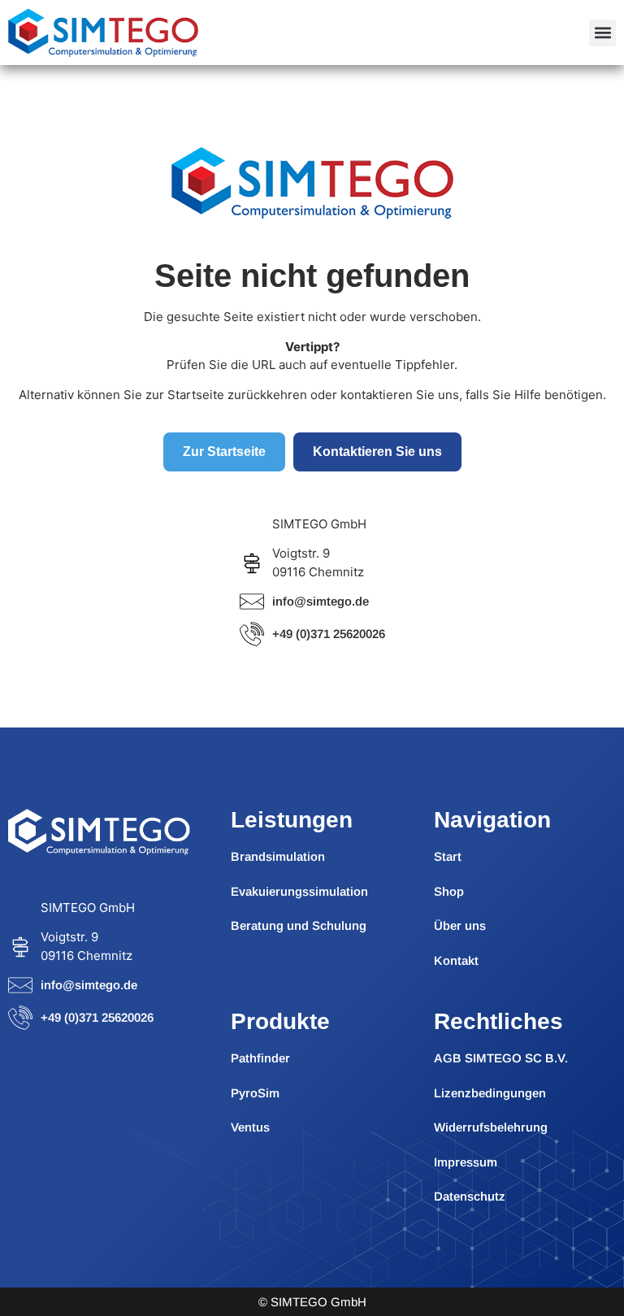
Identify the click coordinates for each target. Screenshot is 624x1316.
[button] (602, 33)
